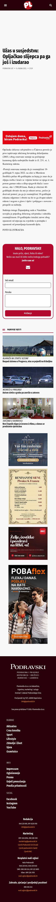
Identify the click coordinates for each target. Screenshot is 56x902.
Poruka (8, 292)
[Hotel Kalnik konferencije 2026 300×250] (28, 465)
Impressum (12, 769)
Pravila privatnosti (16, 785)
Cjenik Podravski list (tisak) (28, 845)
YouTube (11, 807)
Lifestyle (11, 739)
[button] (5, 5)
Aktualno (12, 726)
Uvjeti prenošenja (16, 781)
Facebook (12, 799)
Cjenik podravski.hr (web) (28, 848)
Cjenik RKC (28, 851)
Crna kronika (13, 730)
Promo (10, 777)
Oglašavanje (13, 773)
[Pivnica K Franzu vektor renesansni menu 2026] (28, 523)
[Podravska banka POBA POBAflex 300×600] (28, 643)
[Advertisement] (28, 29)
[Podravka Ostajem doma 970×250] (28, 143)
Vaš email (9, 280)
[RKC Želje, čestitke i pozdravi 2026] (28, 558)
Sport (10, 734)
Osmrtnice (12, 751)
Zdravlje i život (14, 743)
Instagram (12, 803)
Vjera (9, 747)
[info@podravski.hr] (28, 267)
